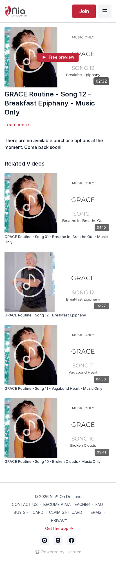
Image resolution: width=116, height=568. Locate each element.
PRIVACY (59, 520)
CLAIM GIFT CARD (65, 512)
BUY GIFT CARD (28, 512)
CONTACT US (25, 504)
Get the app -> (59, 528)
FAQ (99, 504)
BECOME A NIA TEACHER (66, 504)
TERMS (94, 512)
